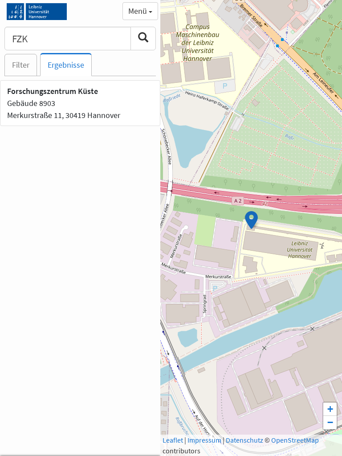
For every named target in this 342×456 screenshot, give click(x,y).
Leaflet (173, 440)
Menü (138, 11)
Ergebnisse (66, 65)
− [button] (330, 422)
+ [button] (330, 409)
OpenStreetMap (295, 440)
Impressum (204, 440)
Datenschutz (244, 440)
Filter (20, 65)
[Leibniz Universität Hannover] (36, 11)
